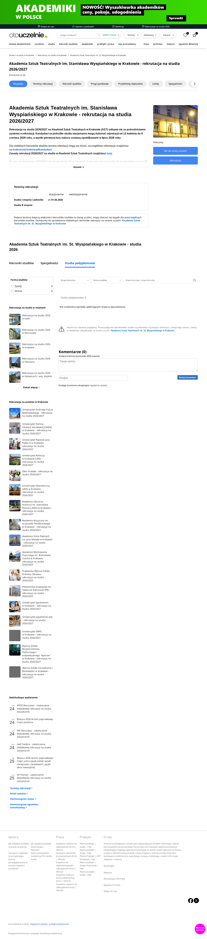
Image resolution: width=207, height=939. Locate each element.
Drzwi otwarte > (19, 793)
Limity (155, 83)
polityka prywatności (59, 924)
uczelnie (39, 43)
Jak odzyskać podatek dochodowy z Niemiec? (41, 846)
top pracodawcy (127, 43)
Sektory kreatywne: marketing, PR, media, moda (41, 856)
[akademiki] (103, 12)
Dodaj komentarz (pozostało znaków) (79, 356)
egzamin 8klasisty (188, 43)
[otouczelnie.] (28, 35)
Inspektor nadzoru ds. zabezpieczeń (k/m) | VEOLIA (66, 846)
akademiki (87, 43)
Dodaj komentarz (187, 377)
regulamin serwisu (98, 385)
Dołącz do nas (47, 26)
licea (146, 43)
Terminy (131, 35)
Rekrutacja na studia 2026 (157, 26)
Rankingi (119, 26)
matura (170, 43)
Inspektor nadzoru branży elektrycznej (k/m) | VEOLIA (65, 878)
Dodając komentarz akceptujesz (83, 385)
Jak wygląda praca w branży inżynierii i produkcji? (17, 865)
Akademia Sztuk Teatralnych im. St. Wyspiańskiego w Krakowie (142, 330)
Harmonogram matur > (23, 798)
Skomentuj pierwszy (200, 929)
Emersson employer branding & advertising (41, 933)
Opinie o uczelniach (84, 26)
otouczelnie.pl (15, 924)
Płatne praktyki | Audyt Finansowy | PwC (89, 865)
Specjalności (175, 83)
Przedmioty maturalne (130, 83)
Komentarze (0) (17, 75)
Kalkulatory (149, 35)
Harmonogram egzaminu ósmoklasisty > (24, 806)
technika (157, 43)
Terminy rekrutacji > (21, 788)
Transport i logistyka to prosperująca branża (18, 856)
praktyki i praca (105, 43)
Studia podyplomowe (80, 263)
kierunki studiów (68, 43)
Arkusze (166, 35)
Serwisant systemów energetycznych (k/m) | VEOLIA (66, 856)
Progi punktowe (100, 83)
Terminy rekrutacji (43, 83)
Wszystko (18, 83)
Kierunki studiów (72, 83)
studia (51, 43)
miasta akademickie (20, 43)
